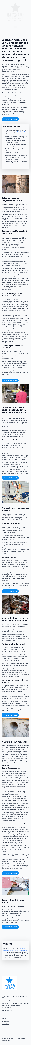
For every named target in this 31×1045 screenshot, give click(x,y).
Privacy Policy (6, 1024)
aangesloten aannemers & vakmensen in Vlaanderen (15, 949)
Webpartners (6, 1021)
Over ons (4, 1018)
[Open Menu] (15, 26)
